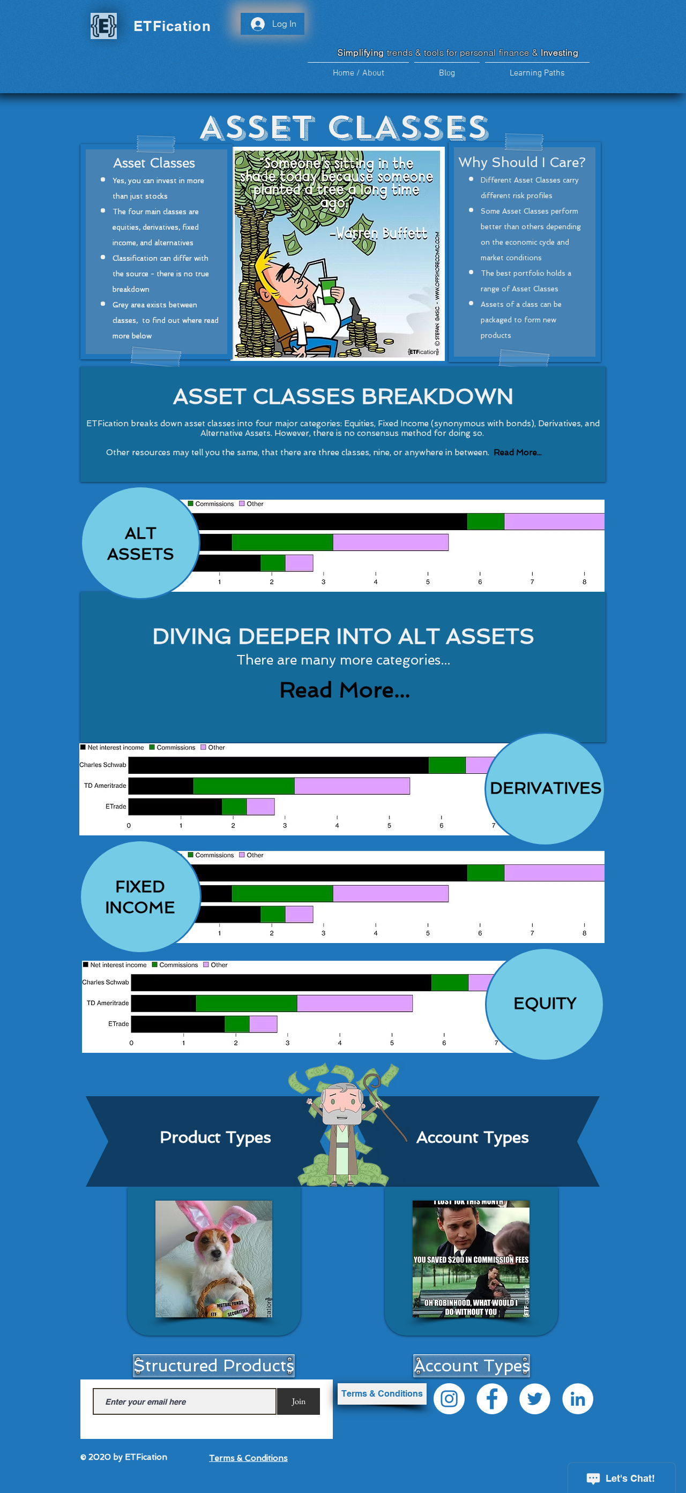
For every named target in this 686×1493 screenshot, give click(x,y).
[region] (363, 552)
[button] (537, 69)
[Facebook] (492, 1398)
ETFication (172, 26)
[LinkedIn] (577, 1398)
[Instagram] (449, 1398)
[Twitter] (534, 1398)
